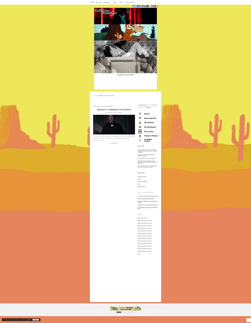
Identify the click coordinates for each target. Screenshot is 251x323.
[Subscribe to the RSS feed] (157, 6)
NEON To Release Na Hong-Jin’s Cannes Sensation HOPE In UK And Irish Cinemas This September (147, 162)
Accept (35, 319)
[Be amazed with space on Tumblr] (148, 6)
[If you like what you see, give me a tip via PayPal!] (155, 6)
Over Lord (120, 112)
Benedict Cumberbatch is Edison (114, 109)
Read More (114, 143)
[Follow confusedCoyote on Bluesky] (133, 6)
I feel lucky (98, 2)
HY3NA (139, 184)
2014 (139, 248)
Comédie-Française (142, 176)
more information (28, 319)
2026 (139, 218)
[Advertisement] (143, 278)
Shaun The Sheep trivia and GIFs (146, 198)
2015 (139, 246)
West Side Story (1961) (142, 181)
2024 (139, 223)
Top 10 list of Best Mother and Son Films (148, 196)
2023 (139, 225)
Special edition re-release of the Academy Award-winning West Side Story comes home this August (147, 151)
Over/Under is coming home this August (148, 205)
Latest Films (141, 172)
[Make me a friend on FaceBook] (138, 6)
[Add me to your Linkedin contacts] (145, 6)
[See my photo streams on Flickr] (150, 6)
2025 (139, 220)
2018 (139, 238)
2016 (139, 243)
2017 (139, 241)
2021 (139, 230)
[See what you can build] (143, 6)
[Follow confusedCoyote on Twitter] (136, 6)
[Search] (159, 2)
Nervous (139, 179)
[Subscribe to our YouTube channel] (152, 6)
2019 (139, 236)
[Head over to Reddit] (140, 6)
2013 (139, 251)
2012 (139, 253)
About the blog (130, 2)
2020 (139, 233)
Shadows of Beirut (142, 186)
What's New (141, 146)
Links (114, 2)
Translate (148, 107)
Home (92, 2)
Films (121, 2)
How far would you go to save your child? (147, 158)
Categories (106, 2)
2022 (139, 228)
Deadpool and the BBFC (125, 75)
